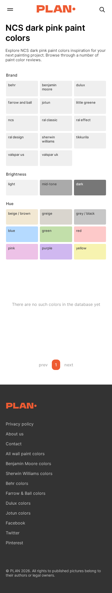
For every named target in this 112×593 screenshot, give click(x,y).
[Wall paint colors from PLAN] (56, 9)
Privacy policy (20, 424)
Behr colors (17, 483)
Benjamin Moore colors (28, 463)
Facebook (15, 523)
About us (14, 433)
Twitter (13, 532)
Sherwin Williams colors (29, 473)
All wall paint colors (25, 453)
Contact (14, 443)
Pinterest (14, 542)
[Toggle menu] (9, 10)
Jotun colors (18, 513)
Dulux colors (18, 503)
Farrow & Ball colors (25, 493)
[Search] (102, 10)
